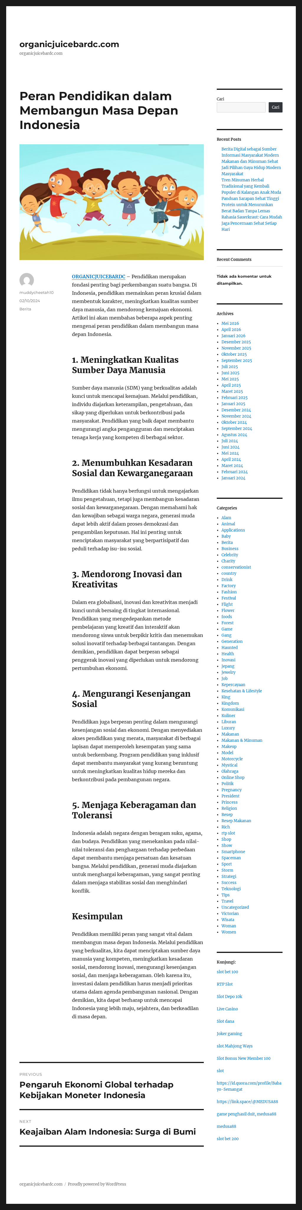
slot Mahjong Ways (235, 1046)
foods (226, 616)
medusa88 (226, 1126)
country (228, 573)
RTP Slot (225, 984)
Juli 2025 (229, 366)
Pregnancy (231, 789)
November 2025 (236, 348)
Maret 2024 (232, 465)
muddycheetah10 (36, 292)
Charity (228, 561)
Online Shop (232, 777)
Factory (228, 585)
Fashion (229, 592)
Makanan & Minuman (241, 740)
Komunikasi (232, 709)
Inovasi (228, 660)
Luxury (228, 728)
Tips (225, 895)
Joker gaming (229, 1033)
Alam (226, 517)
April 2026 (231, 329)
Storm (227, 870)
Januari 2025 (233, 403)
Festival (228, 598)
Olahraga (229, 771)
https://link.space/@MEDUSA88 (247, 1101)
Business (230, 548)
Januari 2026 (233, 335)
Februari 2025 (234, 397)
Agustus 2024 (234, 434)
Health (227, 653)
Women (228, 932)
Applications (233, 530)
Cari (220, 99)
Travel (227, 901)
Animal (228, 524)
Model (227, 752)
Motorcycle (232, 759)
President (230, 796)
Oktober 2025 (234, 354)
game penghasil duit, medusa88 (246, 1114)
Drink (226, 579)
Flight (227, 604)
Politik (227, 783)
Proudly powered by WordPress (97, 1184)
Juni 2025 (230, 372)
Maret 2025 (232, 391)
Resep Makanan (236, 820)
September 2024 (236, 428)
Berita (25, 309)
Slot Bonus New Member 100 (243, 1058)
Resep (227, 814)
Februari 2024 (234, 471)
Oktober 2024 (234, 422)
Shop (226, 839)
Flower (227, 610)
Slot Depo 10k (229, 996)
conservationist (236, 567)
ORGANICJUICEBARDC (98, 276)
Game (226, 629)
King (225, 697)
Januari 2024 (233, 478)
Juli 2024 (229, 440)
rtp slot (228, 833)
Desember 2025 (236, 342)
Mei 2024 (230, 453)
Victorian (230, 913)
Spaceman (231, 857)
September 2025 (236, 360)
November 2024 (236, 416)
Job (224, 678)
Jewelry (228, 672)
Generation (232, 641)
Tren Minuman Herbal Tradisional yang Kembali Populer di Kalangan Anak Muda (251, 186)
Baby (226, 536)
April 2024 (231, 459)
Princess (229, 802)
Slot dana (225, 1021)
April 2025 (231, 385)
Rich (225, 827)
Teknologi (231, 888)
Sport (226, 864)
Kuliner (228, 715)
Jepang (227, 666)
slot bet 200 (228, 1138)
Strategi (228, 876)
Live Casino (227, 1009)
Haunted (229, 647)
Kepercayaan (233, 684)
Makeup (229, 746)
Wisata (227, 919)
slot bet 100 (227, 971)
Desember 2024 (236, 410)
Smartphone (233, 851)
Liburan (228, 721)
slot (220, 1070)
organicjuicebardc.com (69, 44)
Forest (227, 622)
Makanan (230, 734)
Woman (228, 925)
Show (226, 845)
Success (229, 882)
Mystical (229, 765)
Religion (229, 808)
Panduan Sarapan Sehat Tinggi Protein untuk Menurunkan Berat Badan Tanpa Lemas (250, 204)
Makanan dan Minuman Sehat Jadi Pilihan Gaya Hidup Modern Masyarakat (251, 167)
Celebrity (229, 554)
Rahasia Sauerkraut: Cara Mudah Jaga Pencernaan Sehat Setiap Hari (251, 223)
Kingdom (230, 703)
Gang (226, 635)
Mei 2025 (230, 379)
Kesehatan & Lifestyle (241, 690)
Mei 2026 (230, 323)
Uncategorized (235, 907)
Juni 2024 (230, 447)
